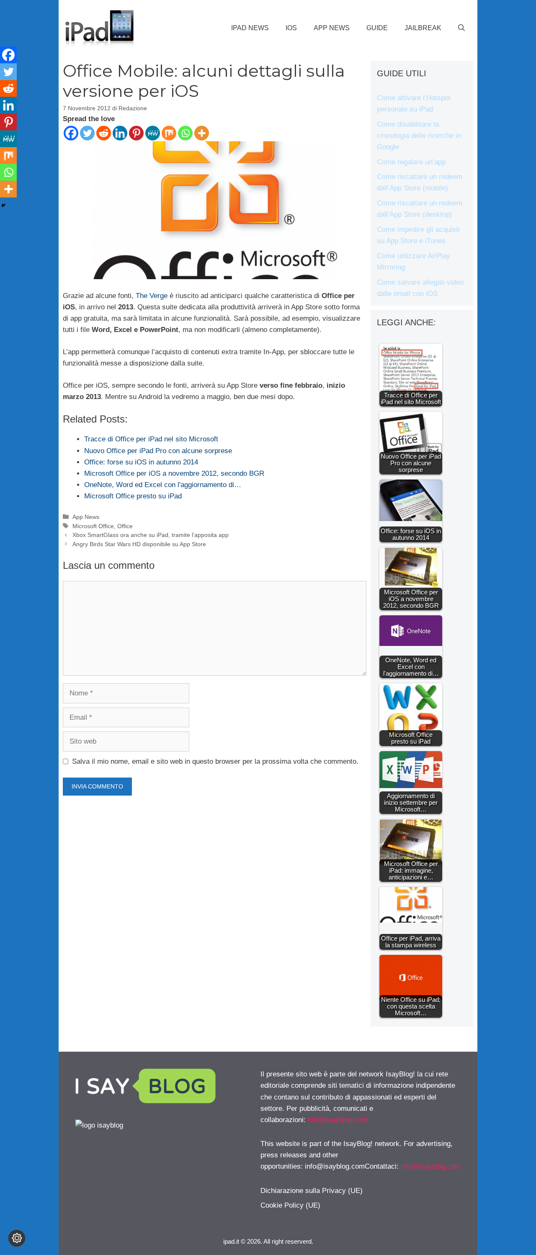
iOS (291, 27)
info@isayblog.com (338, 1120)
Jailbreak (423, 27)
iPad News (250, 27)
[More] (201, 133)
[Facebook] (71, 133)
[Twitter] (87, 133)
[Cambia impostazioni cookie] (16, 1238)
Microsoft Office (93, 526)
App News (332, 27)
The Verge (152, 296)
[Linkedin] (120, 133)
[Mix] (169, 133)
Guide (377, 27)
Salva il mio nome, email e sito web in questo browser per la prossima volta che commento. (215, 761)
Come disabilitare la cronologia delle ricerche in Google (419, 135)
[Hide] (3, 205)
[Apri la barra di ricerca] (461, 28)
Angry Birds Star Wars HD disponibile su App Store (139, 544)
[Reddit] (103, 133)
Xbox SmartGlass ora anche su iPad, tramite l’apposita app (150, 535)
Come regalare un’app (411, 162)
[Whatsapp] (185, 133)
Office (125, 526)
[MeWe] (152, 133)
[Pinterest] (136, 133)
